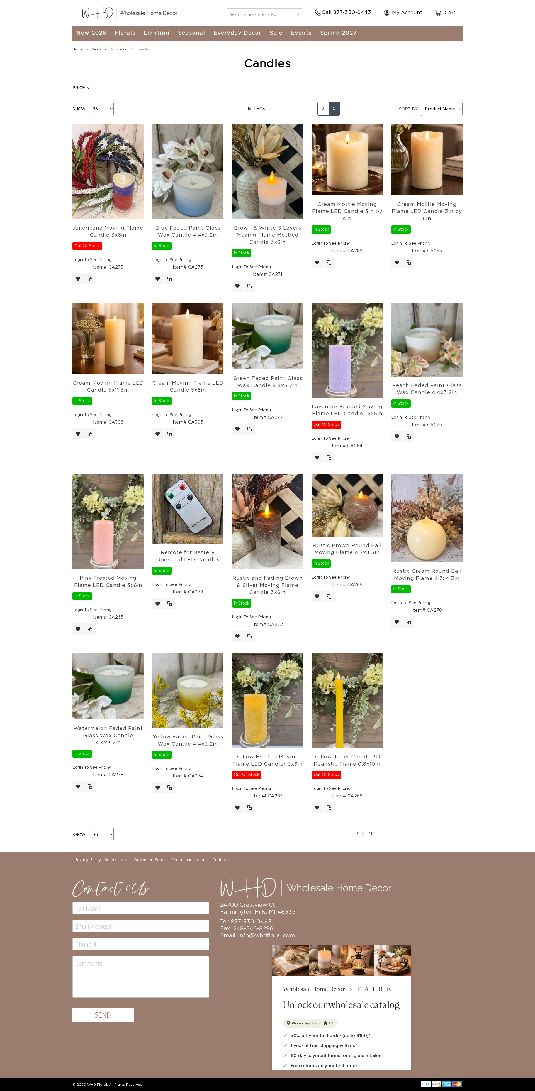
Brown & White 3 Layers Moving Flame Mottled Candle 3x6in (267, 235)
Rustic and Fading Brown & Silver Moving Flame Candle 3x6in (267, 585)
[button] (78, 278)
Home (78, 49)
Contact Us (223, 860)
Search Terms (117, 860)
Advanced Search (151, 860)
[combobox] (264, 14)
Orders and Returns (190, 860)
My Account (407, 12)
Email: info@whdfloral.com (257, 935)
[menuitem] (94, 33)
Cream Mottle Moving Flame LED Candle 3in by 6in (427, 211)
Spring (122, 49)
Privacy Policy (87, 860)
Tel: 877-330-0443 (246, 922)
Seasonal (100, 49)
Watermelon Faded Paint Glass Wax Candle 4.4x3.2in (108, 735)
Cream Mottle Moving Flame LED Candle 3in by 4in (347, 211)
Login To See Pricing (91, 260)
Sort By (408, 109)
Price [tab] (78, 88)
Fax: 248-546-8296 (246, 929)
